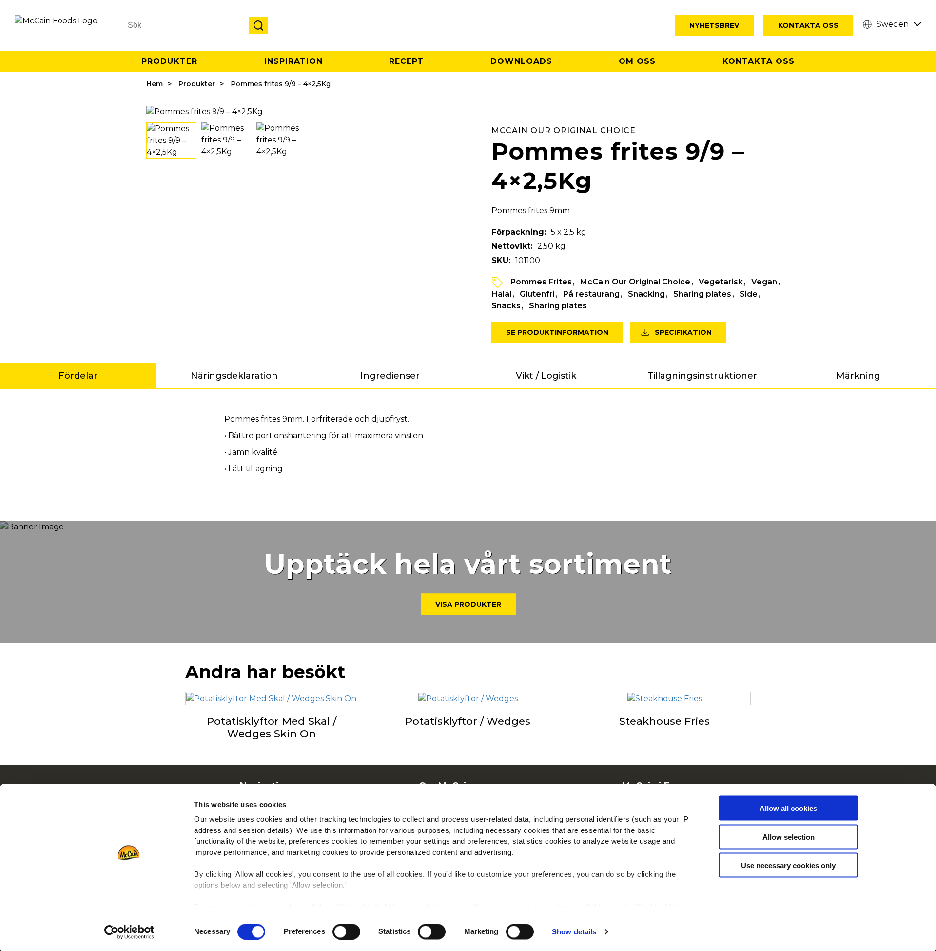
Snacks (506, 305)
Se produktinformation (557, 332)
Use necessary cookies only (788, 865)
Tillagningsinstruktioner (702, 375)
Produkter (169, 61)
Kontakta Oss (808, 25)
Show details (574, 932)
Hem (154, 84)
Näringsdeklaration (234, 375)
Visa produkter (468, 604)
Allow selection (788, 836)
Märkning (858, 375)
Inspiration (293, 61)
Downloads (521, 61)
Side (749, 294)
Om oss (637, 61)
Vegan (764, 281)
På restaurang (591, 294)
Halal (501, 294)
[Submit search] (258, 25)
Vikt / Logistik (546, 375)
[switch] (346, 931)
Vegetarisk (721, 281)
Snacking (646, 294)
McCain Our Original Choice (635, 281)
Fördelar (78, 375)
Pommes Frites (541, 281)
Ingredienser (390, 375)
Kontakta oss (758, 61)
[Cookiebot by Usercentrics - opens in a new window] (129, 932)
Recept (406, 61)
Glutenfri (537, 294)
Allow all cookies (788, 808)
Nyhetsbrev (714, 25)
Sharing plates (702, 294)
